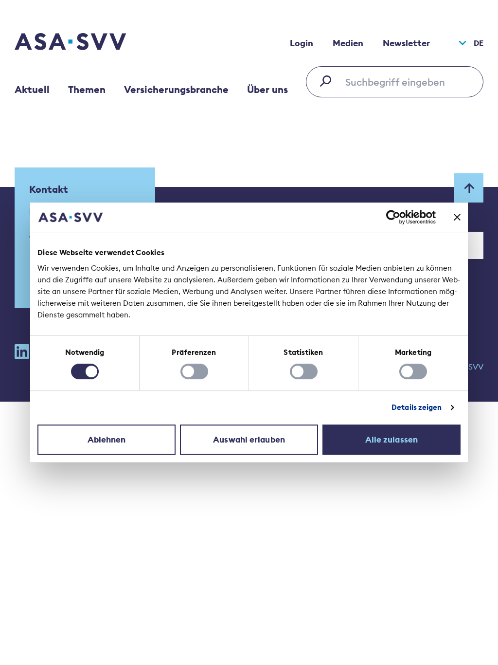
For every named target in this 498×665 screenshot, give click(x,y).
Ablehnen (107, 439)
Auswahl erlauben (249, 439)
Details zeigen (416, 407)
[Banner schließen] (457, 217)
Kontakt (48, 189)
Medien (348, 43)
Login (301, 43)
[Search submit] (328, 81)
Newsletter (406, 43)
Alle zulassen (391, 439)
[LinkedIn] (22, 351)
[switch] (194, 371)
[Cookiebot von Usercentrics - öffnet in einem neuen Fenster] (393, 217)
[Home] (87, 43)
